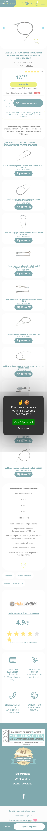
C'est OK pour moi (23, 422)
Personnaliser (23, 428)
